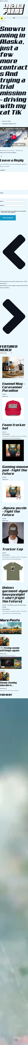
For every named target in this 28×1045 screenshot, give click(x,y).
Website (2, 205)
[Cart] (2, 20)
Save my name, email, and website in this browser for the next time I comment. (13, 212)
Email (2, 201)
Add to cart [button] (5, 396)
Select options (6, 434)
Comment (3, 170)
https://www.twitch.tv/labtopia (8, 152)
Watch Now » (3, 654)
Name (2, 193)
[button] (14, 18)
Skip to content (4, 1)
